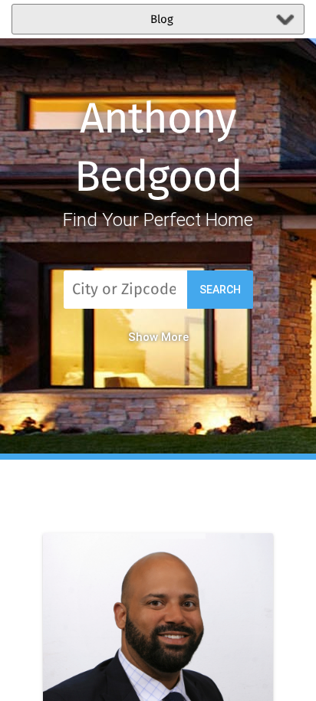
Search (220, 289)
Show (143, 337)
